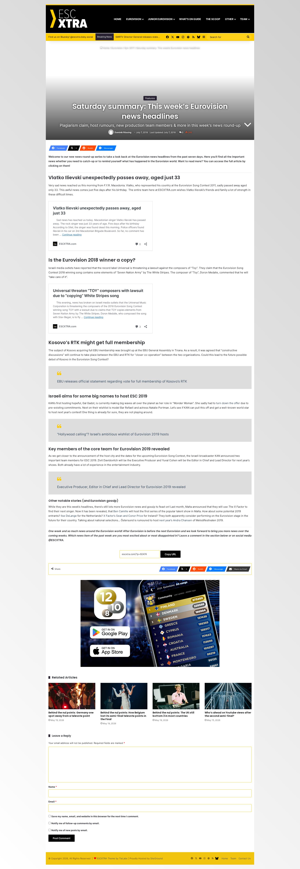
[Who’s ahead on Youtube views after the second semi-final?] (228, 696)
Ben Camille (120, 511)
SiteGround (156, 858)
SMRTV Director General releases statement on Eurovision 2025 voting (151, 36)
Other (229, 19)
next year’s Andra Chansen (175, 520)
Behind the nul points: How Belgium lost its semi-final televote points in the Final (123, 716)
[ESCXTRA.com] (68, 19)
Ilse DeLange (69, 515)
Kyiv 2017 (129, 47)
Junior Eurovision (160, 19)
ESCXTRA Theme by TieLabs (112, 858)
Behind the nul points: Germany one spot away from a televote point (71, 714)
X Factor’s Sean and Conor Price (123, 515)
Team (243, 19)
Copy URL (170, 554)
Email (52, 801)
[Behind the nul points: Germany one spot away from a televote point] (71, 696)
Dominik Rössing (123, 132)
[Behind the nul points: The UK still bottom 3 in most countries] (176, 696)
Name (52, 786)
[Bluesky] (198, 37)
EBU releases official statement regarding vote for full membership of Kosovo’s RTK (122, 381)
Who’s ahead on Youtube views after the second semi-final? (228, 714)
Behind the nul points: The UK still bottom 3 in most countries (173, 714)
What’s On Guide (190, 19)
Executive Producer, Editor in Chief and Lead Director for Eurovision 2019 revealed (121, 487)
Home (117, 19)
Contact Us (245, 858)
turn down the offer (228, 403)
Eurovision (133, 19)
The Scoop (213, 19)
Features (150, 98)
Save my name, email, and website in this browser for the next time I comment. (95, 816)
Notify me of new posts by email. (69, 830)
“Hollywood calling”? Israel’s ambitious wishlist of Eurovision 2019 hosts (113, 434)
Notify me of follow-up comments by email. (75, 823)
